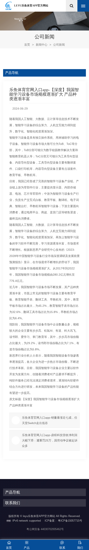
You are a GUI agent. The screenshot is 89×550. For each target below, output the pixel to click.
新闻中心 (41, 44)
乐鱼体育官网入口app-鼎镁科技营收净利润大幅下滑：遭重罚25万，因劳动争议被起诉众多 (49, 440)
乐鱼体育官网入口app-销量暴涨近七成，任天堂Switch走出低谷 (49, 420)
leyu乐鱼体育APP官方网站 (31, 5)
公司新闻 (59, 44)
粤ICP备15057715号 (70, 520)
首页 (29, 44)
